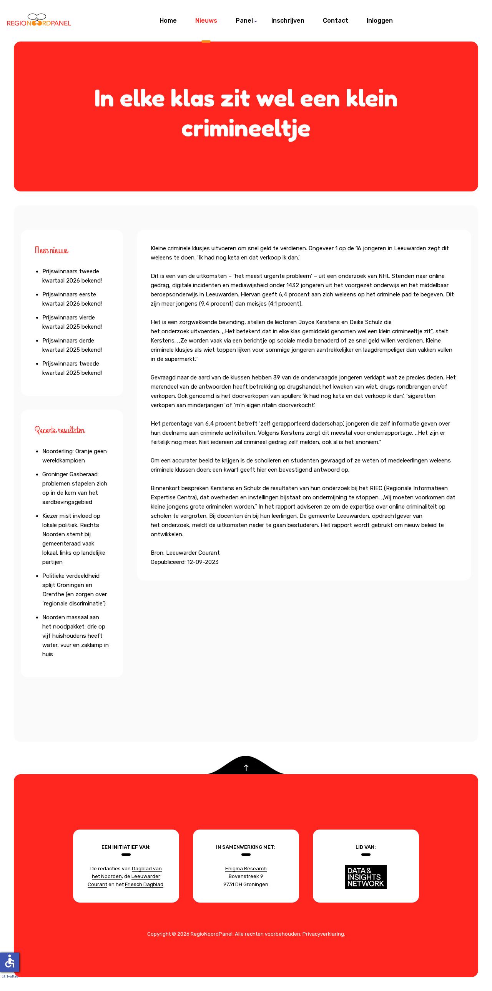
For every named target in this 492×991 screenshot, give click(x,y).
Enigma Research (246, 868)
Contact (335, 20)
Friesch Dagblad (144, 884)
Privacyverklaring (323, 934)
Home (168, 20)
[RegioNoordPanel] (39, 21)
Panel (244, 20)
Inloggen (380, 20)
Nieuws (206, 20)
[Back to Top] (246, 768)
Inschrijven (287, 20)
